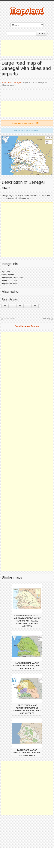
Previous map (9, 318)
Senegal (17, 82)
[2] (12, 306)
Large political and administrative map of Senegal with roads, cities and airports (27, 709)
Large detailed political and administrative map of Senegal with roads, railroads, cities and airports (27, 621)
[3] (20, 306)
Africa (10, 82)
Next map (46, 318)
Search (42, 33)
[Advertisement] (27, 48)
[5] (35, 306)
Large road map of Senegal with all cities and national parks (27, 753)
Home (4, 82)
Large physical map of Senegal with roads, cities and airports (27, 665)
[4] (27, 306)
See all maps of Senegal (27, 326)
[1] (5, 306)
